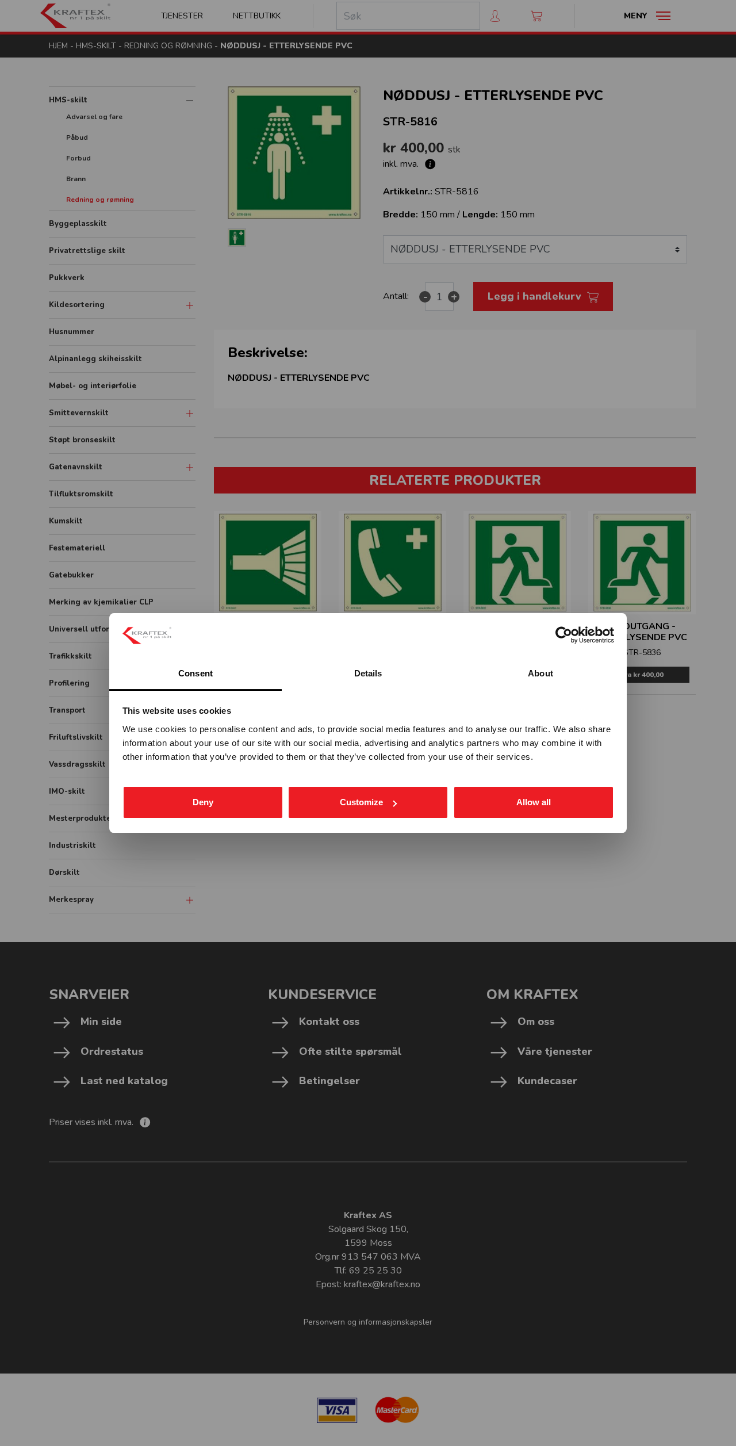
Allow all (533, 802)
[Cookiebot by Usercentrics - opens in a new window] (563, 635)
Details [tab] (368, 673)
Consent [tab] (195, 673)
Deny (203, 802)
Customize (361, 802)
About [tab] (540, 673)
